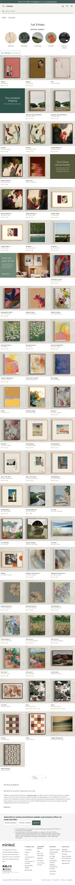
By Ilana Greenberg (31, 379)
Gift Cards (40, 860)
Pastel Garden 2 (5, 639)
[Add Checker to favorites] (23, 713)
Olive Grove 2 (55, 639)
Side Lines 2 (29, 672)
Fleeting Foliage (30, 411)
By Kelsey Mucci (30, 248)
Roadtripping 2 (55, 444)
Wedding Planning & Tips (66, 850)
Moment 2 (4, 444)
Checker (3, 738)
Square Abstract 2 (56, 147)
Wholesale (53, 871)
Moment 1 (53, 411)
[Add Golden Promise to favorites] (73, 287)
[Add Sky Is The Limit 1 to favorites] (23, 452)
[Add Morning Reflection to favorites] (48, 485)
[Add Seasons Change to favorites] (48, 518)
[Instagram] (10, 866)
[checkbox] (11, 38)
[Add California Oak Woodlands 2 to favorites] (73, 90)
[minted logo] (9, 6)
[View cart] (71, 6)
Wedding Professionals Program (54, 867)
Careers (27, 852)
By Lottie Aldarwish (56, 511)
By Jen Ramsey (55, 83)
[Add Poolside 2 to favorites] (73, 221)
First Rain (53, 542)
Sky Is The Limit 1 (6, 477)
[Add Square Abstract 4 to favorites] (48, 188)
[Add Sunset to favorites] (23, 386)
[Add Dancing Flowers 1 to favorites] (48, 320)
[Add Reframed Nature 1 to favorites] (48, 581)
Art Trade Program (52, 857)
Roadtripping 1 (30, 444)
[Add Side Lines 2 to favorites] (48, 647)
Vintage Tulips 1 (55, 213)
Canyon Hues (54, 672)
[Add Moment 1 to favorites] (73, 386)
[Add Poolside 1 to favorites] (48, 221)
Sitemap (63, 880)
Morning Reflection (31, 509)
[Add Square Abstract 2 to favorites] (73, 123)
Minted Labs (28, 870)
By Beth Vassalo (5, 770)
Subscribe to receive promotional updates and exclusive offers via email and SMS (33, 818)
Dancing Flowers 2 (6, 345)
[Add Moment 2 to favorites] (23, 419)
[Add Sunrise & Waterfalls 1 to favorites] (73, 320)
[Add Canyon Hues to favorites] (73, 647)
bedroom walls (32, 795)
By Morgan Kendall (6, 575)
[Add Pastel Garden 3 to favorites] (73, 581)
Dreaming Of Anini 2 (6, 312)
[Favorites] (67, 6)
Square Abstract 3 (6, 213)
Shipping (39, 858)
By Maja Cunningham (7, 478)
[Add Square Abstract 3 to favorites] (23, 188)
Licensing (52, 874)
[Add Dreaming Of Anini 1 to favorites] (73, 254)
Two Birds (4, 705)
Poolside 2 (54, 246)
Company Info (29, 846)
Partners (53, 846)
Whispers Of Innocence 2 (58, 573)
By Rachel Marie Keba (57, 739)
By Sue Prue (4, 544)
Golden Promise (55, 312)
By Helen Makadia (31, 575)
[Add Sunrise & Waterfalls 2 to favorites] (23, 353)
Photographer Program (54, 853)
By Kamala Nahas (31, 445)
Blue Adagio (54, 378)
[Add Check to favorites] (48, 713)
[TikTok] (8, 866)
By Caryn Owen (30, 116)
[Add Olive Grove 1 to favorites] (48, 614)
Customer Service (40, 847)
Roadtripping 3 (5, 509)
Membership (65, 863)
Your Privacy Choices (41, 864)
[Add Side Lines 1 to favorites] (23, 647)
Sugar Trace (29, 180)
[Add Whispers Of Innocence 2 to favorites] (73, 548)
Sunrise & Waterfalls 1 (57, 345)
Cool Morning (5, 542)
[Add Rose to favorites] (73, 57)
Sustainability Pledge (29, 866)
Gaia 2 (52, 705)
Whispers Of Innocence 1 (33, 573)
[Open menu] (3, 6)
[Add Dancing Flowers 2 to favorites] (23, 320)
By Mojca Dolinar (6, 706)
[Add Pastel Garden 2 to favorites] (23, 614)
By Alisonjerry (55, 215)
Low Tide (53, 509)
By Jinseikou (4, 83)
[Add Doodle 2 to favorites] (48, 123)
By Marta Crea (5, 412)
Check (27, 738)
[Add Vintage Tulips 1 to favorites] (73, 188)
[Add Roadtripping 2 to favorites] (73, 419)
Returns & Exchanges (40, 854)
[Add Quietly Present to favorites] (48, 287)
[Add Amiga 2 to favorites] (48, 57)
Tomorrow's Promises (32, 378)
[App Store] (11, 869)
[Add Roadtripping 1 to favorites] (48, 419)
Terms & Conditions (46, 880)
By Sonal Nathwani (56, 314)
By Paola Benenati (31, 182)
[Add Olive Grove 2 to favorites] (73, 614)
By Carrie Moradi (56, 281)
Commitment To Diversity (29, 862)
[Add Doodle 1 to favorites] (23, 123)
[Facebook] (3, 866)
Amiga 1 (3, 82)
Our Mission (28, 850)
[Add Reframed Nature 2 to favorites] (23, 581)
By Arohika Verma (56, 673)
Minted (4, 17)
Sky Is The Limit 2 (31, 477)
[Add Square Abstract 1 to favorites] (23, 156)
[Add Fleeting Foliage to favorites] (48, 386)
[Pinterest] (6, 866)
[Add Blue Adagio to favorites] (73, 353)
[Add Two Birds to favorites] (23, 680)
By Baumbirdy (5, 739)
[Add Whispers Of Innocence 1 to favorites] (48, 548)
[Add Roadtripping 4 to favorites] (73, 452)
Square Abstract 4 (31, 213)
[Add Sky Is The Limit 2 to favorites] (48, 452)
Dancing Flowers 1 (31, 345)
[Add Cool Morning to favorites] (23, 518)
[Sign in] (62, 6)
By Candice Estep (31, 412)
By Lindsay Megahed (32, 640)
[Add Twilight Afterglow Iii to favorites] (73, 713)
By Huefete (4, 346)
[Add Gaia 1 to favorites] (48, 680)
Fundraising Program (53, 861)
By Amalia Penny (31, 706)
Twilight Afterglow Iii (57, 738)
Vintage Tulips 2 (5, 246)
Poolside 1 (29, 246)
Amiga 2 (28, 82)
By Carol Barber (55, 379)
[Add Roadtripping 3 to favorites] (23, 485)
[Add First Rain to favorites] (73, 518)
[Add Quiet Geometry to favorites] (23, 744)
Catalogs (64, 854)
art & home (11, 17)
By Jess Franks (5, 673)
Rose (52, 82)
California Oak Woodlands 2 (59, 114)
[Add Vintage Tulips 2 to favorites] (23, 221)
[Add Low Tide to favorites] (73, 485)
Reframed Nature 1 (31, 606)
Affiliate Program (55, 850)
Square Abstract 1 (6, 180)
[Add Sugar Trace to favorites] (48, 156)
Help (38, 851)
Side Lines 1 (4, 672)
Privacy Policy (56, 880)
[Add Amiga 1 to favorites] (23, 57)
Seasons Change (30, 542)
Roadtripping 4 (55, 477)
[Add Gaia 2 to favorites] (73, 680)
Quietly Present (30, 312)
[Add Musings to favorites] (23, 548)
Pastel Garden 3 (55, 606)
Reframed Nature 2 (6, 606)
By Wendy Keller (56, 149)
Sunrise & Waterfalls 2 (7, 378)
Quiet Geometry (5, 768)
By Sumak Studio (6, 149)
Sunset (3, 411)
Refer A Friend (66, 861)
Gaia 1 (27, 705)
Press (26, 855)
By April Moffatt (30, 511)
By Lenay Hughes (56, 412)
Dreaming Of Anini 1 (56, 279)
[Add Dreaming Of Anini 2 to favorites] (23, 287)
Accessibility (69, 880)
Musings (3, 573)
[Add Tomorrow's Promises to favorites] (48, 353)
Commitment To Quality (29, 858)
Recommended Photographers (66, 857)
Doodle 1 (3, 147)
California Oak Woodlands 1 (34, 114)
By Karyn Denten (56, 346)
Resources (65, 846)
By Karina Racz (55, 544)
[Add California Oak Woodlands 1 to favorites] (48, 90)
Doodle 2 (28, 147)
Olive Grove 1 (29, 639)
